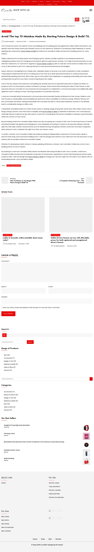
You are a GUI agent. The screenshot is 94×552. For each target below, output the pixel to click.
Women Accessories (56, 497)
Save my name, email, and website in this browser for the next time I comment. (31, 307)
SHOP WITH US (21, 10)
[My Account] (83, 18)
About (22, 1)
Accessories (8, 358)
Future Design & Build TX (29, 51)
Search (5, 329)
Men (5, 355)
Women (6, 370)
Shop (63, 1)
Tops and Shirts (54, 486)
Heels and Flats (54, 494)
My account (56, 1)
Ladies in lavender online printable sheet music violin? (23, 238)
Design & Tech (8, 361)
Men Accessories (7, 527)
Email (50, 287)
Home (41, 1)
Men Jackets (6, 531)
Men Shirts (5, 520)
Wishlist (70, 1)
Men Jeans (5, 516)
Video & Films (8, 367)
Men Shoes (5, 524)
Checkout (34, 1)
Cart (28, 1)
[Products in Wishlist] (86, 18)
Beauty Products (9, 395)
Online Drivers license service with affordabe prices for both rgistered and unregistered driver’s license (70, 240)
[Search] (91, 379)
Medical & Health (9, 364)
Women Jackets (55, 490)
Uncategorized (6, 31)
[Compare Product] (88, 18)
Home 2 (48, 1)
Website (4, 297)
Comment (5, 261)
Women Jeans (54, 483)
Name (4, 287)
